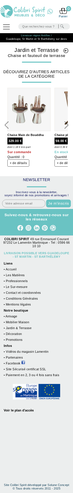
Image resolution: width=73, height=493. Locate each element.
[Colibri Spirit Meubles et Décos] (23, 11)
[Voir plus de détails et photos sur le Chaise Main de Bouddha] (29, 130)
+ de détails (18, 163)
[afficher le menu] (6, 26)
